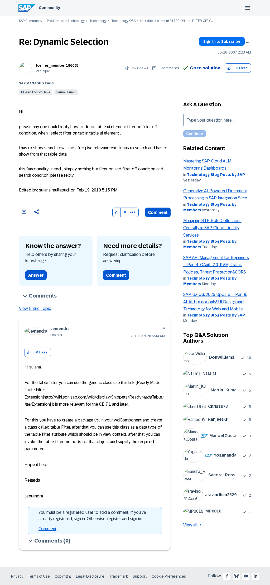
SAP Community (30, 21)
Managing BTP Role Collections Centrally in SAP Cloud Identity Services (212, 227)
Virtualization (66, 92)
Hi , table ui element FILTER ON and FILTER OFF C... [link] (176, 21)
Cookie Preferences (169, 576)
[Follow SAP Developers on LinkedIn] (255, 576)
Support (140, 576)
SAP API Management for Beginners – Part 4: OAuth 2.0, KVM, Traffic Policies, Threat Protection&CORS (216, 264)
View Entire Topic (35, 308)
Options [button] (247, 42)
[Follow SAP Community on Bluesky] (236, 576)
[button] (229, 68)
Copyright (63, 576)
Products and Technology (66, 21)
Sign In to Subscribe (221, 41)
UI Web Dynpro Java (35, 92)
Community (49, 8)
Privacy (17, 576)
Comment (158, 212)
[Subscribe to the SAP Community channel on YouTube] (246, 576)
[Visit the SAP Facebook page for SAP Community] (227, 576)
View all (190, 525)
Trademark (118, 576)
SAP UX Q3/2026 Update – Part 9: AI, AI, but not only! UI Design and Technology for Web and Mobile (215, 301)
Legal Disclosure (90, 576)
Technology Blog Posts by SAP (216, 174)
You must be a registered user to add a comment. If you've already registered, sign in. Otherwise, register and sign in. (92, 515)
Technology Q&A (123, 21)
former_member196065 (57, 65)
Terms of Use (39, 576)
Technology (98, 21)
